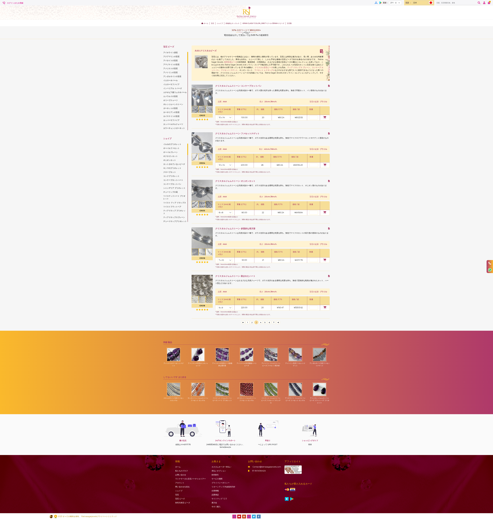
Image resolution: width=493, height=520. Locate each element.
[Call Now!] (490, 263)
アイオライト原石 (170, 52)
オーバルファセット (171, 148)
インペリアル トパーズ (172, 88)
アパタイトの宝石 (170, 60)
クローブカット (169, 172)
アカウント (179, 483)
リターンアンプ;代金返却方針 (223, 487)
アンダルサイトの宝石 (172, 76)
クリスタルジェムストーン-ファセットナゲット (237, 133)
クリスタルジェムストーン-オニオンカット (235, 181)
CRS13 (202, 115)
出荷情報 (215, 491)
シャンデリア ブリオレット (174, 188)
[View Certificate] (321, 51)
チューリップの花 (170, 192)
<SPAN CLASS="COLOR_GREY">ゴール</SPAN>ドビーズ (263, 23)
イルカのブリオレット (172, 144)
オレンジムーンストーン (173, 104)
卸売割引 (215, 475)
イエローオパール (170, 80)
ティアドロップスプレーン (174, 217)
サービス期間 (217, 479)
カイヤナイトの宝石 (171, 116)
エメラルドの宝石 (170, 96)
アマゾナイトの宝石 (171, 64)
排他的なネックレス (232, 23)
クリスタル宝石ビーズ (264, 67)
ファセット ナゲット (229, 70)
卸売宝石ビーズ (230, 62)
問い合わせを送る (182, 487)
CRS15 (202, 210)
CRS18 (202, 305)
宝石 (212, 23)
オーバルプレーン (170, 152)
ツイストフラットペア (172, 206)
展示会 (214, 503)
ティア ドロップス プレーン (298, 67)
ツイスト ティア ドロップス (174, 203)
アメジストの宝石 (170, 68)
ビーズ (180, 499)
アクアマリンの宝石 (171, 56)
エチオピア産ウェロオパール (175, 92)
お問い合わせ (180, 475)
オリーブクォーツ (170, 100)
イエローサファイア (171, 84)
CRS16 (202, 258)
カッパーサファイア (171, 120)
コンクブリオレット (171, 176)
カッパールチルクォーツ (173, 124)
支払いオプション (219, 471)
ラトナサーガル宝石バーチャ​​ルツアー (190, 479)
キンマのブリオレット (172, 168)
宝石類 (289, 23)
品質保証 (215, 495)
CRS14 (202, 163)
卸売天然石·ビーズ (182, 503)
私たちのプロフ (181, 471)
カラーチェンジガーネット (174, 128)
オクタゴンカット (170, 156)
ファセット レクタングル (264, 70)
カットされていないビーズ (174, 164)
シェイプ (220, 23)
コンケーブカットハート (173, 180)
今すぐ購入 (216, 506)
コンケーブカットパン (172, 184)
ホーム (205, 23)
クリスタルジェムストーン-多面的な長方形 (235, 228)
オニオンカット (169, 160)
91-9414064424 (259, 471)
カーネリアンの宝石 (171, 112)
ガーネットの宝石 (170, 108)
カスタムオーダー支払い (221, 467)
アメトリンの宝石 (170, 72)
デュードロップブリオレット (175, 221)
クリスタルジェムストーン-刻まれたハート (235, 276)
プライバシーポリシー (221, 483)
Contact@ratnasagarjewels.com (267, 467)
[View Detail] (329, 86)
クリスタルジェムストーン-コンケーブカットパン (238, 86)
